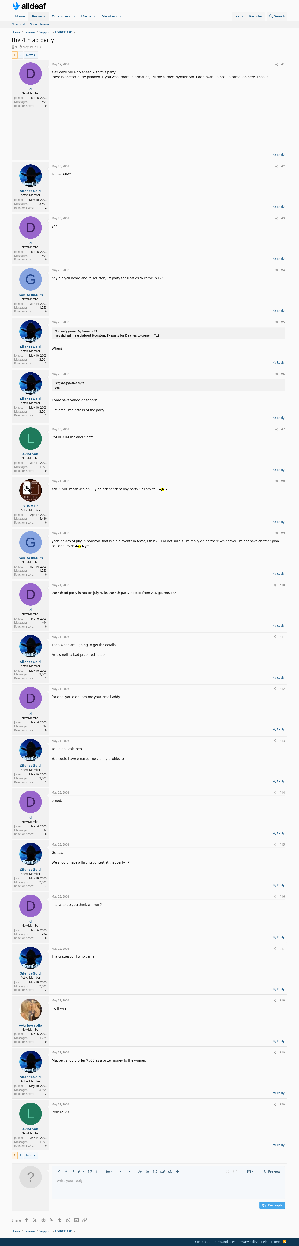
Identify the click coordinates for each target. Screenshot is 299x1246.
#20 (282, 1104)
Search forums (40, 24)
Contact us (202, 1241)
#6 (283, 374)
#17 (282, 949)
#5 (283, 322)
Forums (38, 16)
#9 (283, 533)
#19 (282, 1052)
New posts (19, 24)
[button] (74, 16)
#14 (282, 793)
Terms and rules (224, 1241)
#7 (283, 429)
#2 (283, 166)
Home (20, 16)
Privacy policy (248, 1241)
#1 (283, 64)
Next (29, 55)
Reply (281, 155)
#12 (282, 689)
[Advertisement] (168, 114)
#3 (283, 218)
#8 (283, 481)
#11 (282, 637)
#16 (282, 897)
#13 (282, 741)
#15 (282, 845)
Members (109, 16)
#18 (282, 1000)
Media (86, 16)
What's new (61, 16)
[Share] (277, 64)
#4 (283, 270)
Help (264, 1241)
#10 (282, 585)
